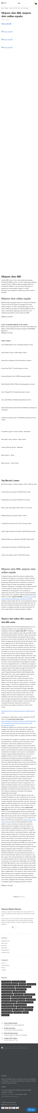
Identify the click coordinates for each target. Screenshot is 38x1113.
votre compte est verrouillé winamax (25, 1007)
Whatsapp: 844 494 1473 (8, 1094)
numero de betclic (6, 999)
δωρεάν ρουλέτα (28, 1010)
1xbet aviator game (6, 981)
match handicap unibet (29, 994)
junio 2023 (4, 945)
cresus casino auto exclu (7, 994)
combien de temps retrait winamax (23, 986)
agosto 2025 (4, 943)
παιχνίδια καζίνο (17, 1012)
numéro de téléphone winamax (18, 999)
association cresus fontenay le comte (9, 984)
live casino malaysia (18, 994)
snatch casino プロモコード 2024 (25, 1002)
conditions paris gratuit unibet (8, 989)
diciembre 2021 (5, 950)
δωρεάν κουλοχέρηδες (18, 1010)
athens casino (22, 984)
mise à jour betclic (6, 997)
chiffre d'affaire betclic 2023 (8, 986)
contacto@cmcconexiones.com (10, 1096)
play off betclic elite (31, 999)
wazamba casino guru (6, 1010)
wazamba (3, 970)
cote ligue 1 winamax (21, 989)
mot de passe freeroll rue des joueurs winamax (21, 997)
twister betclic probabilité (7, 1004)
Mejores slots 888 (6, 23)
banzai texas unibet (31, 984)
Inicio (2, 8)
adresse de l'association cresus (18, 981)
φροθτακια (25, 1012)
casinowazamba (5, 965)
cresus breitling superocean (19, 992)
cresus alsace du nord (6, 992)
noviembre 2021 (5, 952)
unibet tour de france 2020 (20, 1004)
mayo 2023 (4, 947)
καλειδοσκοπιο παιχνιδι (7, 1012)
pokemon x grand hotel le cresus (9, 1002)
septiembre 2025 (5, 941)
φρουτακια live (5, 1015)
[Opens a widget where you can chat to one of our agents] (31, 1110)
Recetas (6, 8)
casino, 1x (3, 963)
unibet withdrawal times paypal (8, 1007)
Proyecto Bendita (12, 1104)
